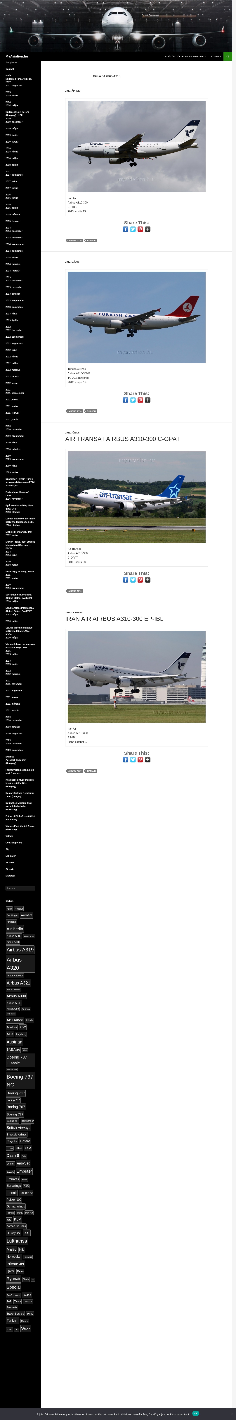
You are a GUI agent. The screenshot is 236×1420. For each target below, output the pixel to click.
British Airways (18, 1128)
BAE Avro (13, 1049)
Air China (26, 1009)
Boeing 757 (13, 1100)
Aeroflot (26, 915)
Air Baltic (11, 921)
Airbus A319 (20, 950)
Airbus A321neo (13, 990)
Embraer (24, 1171)
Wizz (26, 1328)
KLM (17, 1219)
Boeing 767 (16, 1107)
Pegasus (28, 1257)
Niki (22, 1249)
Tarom (17, 1301)
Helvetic (10, 1213)
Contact (216, 56)
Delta (24, 1156)
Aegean (19, 908)
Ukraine (24, 1321)
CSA (28, 1148)
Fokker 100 (14, 1199)
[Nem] (231, 1414)
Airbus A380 (13, 1009)
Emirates (13, 1179)
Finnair (12, 1193)
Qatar (10, 1271)
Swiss (26, 1295)
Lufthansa (17, 1240)
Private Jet (15, 1264)
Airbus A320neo (15, 975)
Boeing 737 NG (20, 1081)
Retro (20, 1271)
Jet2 (9, 1220)
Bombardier (27, 1121)
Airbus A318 (13, 942)
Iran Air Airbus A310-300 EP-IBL (114, 618)
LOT (26, 1233)
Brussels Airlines (17, 1134)
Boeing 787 (13, 1121)
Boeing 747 (16, 1093)
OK (196, 1413)
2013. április (72, 91)
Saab (26, 1279)
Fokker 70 (26, 1192)
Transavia (12, 1307)
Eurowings (14, 1185)
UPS (16, 1329)
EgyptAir (10, 1172)
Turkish (91, 411)
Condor (10, 1148)
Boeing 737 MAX (12, 1069)
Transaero (28, 1302)
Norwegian (14, 1256)
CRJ (19, 1148)
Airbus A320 (14, 964)
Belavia (25, 1050)
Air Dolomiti (11, 1014)
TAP (9, 1301)
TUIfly (30, 1313)
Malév (11, 1249)
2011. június (72, 432)
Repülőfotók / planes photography (185, 56)
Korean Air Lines (16, 1226)
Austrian (14, 1042)
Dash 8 (13, 1155)
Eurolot (24, 1179)
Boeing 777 (15, 1114)
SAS (33, 1279)
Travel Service (15, 1313)
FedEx (26, 1186)
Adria (9, 909)
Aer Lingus (12, 915)
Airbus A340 (14, 1003)
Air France (15, 1020)
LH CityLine (14, 1232)
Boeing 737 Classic (17, 1060)
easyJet (23, 1163)
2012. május (72, 262)
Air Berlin (15, 929)
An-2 (23, 1027)
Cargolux (12, 1141)
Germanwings (16, 1206)
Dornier (10, 1163)
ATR (10, 1034)
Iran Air (91, 240)
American (12, 1027)
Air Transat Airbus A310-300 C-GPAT (122, 438)
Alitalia (29, 1020)
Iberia (19, 1212)
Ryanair (13, 1278)
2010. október (74, 612)
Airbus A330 (16, 996)
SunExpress (13, 1295)
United (9, 1329)
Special (14, 1287)
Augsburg (21, 1034)
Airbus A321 (18, 982)
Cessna (25, 1141)
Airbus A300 (14, 936)
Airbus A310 (74, 240)
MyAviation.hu (17, 56)
